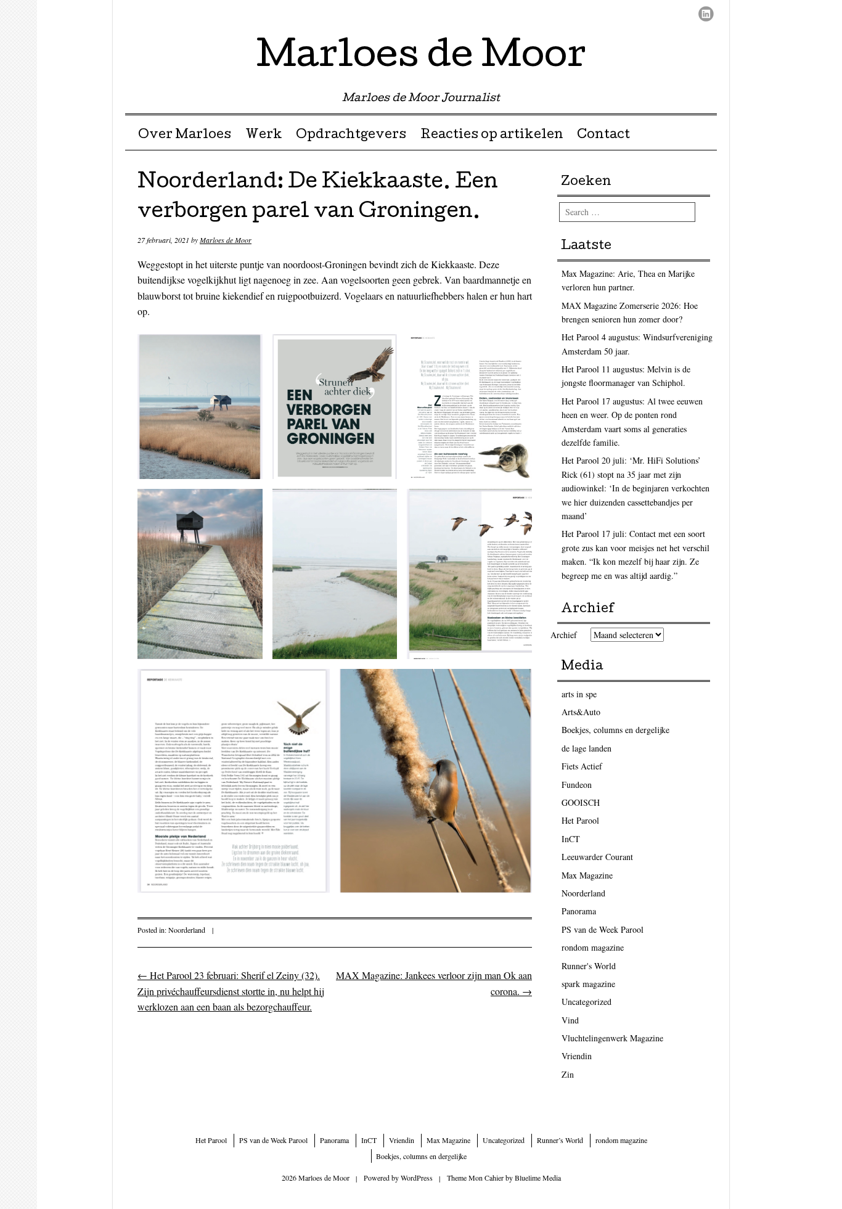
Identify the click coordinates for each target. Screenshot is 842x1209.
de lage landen (586, 748)
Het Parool (580, 820)
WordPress (417, 1177)
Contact (603, 135)
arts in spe (579, 694)
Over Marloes (184, 135)
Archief (563, 635)
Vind (570, 1020)
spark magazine (588, 984)
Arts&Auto (581, 712)
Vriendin (577, 1056)
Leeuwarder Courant (597, 857)
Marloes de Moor (421, 57)
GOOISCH (581, 802)
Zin (568, 1074)
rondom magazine (593, 947)
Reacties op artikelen (491, 135)
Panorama (579, 911)
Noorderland (186, 930)
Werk (263, 135)
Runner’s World (560, 1140)
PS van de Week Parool (603, 929)
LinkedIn (706, 14)
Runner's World (589, 966)
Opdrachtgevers (351, 135)
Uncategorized (586, 1001)
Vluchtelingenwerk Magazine (612, 1038)
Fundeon (577, 784)
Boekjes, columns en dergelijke (615, 730)
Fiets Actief (582, 766)
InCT (571, 839)
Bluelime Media (538, 1177)
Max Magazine (587, 875)
